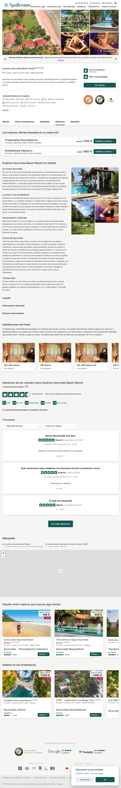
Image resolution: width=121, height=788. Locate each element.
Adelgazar (81, 6)
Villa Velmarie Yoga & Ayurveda (72, 641)
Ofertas (5, 121)
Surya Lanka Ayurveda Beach (19, 641)
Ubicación (75, 121)
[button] (60, 571)
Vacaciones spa (54, 6)
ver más (5, 110)
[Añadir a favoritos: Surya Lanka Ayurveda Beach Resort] (5, 612)
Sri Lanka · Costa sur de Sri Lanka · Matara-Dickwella (24, 73)
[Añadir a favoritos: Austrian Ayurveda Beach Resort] (116, 12)
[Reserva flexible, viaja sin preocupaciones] (116, 59)
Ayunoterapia (69, 6)
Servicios (52, 784)
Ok (105, 780)
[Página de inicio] (18, 4)
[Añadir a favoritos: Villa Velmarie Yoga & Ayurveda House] (57, 612)
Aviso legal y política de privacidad (34, 784)
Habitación (45, 121)
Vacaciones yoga (37, 6)
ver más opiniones (60, 524)
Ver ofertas (100, 85)
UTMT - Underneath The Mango (75, 700)
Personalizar (85, 780)
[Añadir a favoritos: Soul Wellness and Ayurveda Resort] (109, 672)
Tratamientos (94, 6)
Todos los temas (109, 6)
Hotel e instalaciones (24, 121)
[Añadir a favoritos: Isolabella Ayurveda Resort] (5, 672)
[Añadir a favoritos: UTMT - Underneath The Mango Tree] (57, 672)
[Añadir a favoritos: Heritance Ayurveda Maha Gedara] (109, 612)
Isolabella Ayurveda (21, 700)
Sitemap (60, 784)
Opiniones (60, 121)
